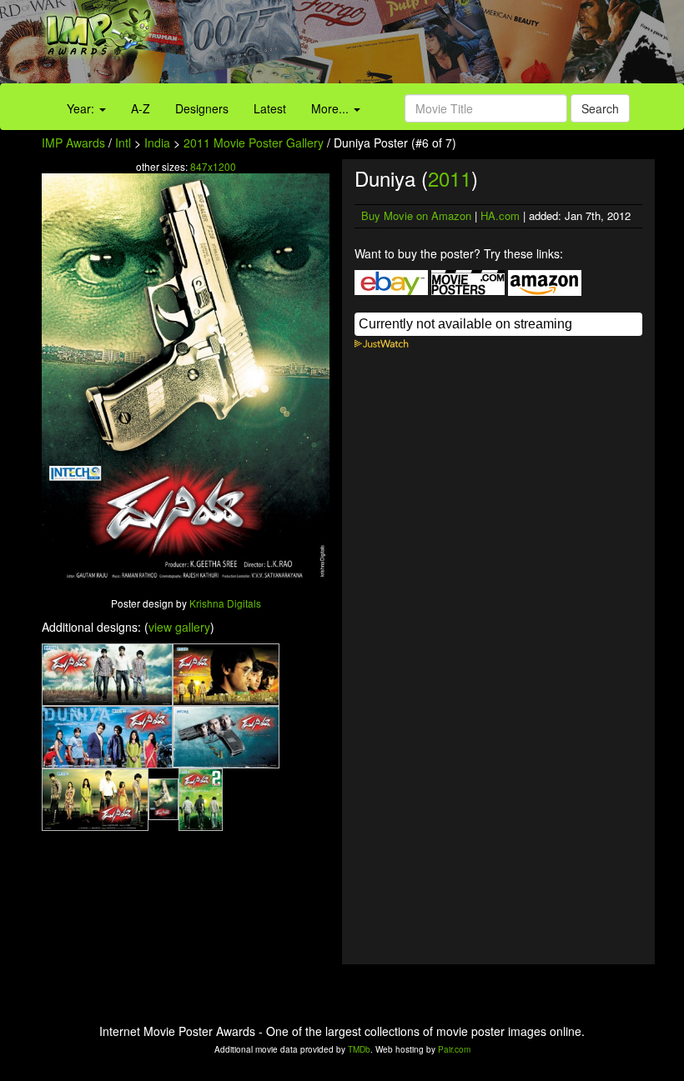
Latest (270, 108)
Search (600, 108)
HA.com (500, 215)
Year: (82, 108)
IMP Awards (73, 142)
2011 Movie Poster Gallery (254, 142)
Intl (123, 142)
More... (331, 108)
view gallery (179, 626)
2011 (449, 178)
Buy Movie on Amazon (416, 215)
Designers (202, 108)
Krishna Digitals (225, 603)
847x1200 (213, 166)
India (157, 142)
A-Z (140, 108)
